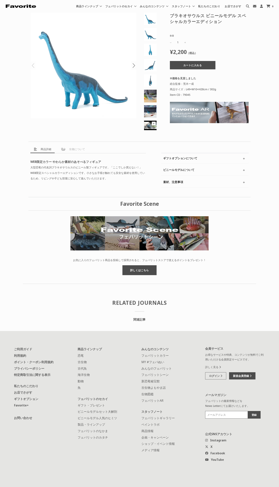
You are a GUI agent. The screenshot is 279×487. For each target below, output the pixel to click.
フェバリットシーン (155, 375)
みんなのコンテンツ (155, 349)
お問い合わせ (23, 418)
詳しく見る (212, 367)
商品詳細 (45, 149)
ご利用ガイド (23, 349)
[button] (133, 65)
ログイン (215, 376)
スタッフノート (152, 411)
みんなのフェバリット (156, 368)
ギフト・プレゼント (91, 405)
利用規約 (20, 355)
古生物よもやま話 (153, 388)
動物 (81, 381)
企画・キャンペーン (155, 437)
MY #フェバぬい (152, 362)
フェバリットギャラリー (158, 418)
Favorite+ (21, 405)
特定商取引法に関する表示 (32, 375)
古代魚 (82, 368)
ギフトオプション (26, 399)
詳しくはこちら (139, 270)
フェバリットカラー (155, 355)
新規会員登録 (241, 376)
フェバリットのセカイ (93, 399)
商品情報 (147, 431)
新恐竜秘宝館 (150, 381)
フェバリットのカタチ (93, 437)
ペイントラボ (150, 424)
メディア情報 (150, 450)
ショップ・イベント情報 (158, 444)
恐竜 (81, 355)
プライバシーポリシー (29, 368)
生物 (76, 149)
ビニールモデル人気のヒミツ (97, 418)
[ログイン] (261, 6)
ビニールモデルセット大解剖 (97, 411)
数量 (172, 35)
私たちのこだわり (209, 6)
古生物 (82, 362)
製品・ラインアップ (91, 424)
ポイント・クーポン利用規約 (34, 362)
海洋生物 (84, 375)
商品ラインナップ (90, 349)
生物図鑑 (147, 394)
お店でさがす (233, 6)
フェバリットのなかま (93, 431)
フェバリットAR (152, 400)
